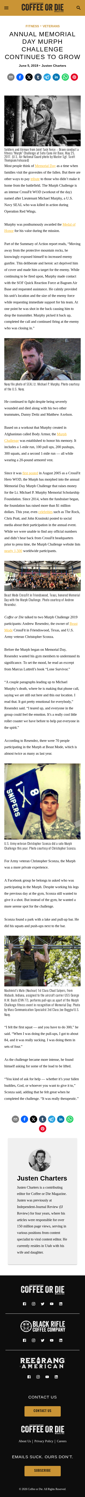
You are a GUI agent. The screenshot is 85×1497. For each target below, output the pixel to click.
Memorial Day (45, 166)
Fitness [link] (32, 26)
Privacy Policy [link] (43, 1441)
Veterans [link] (51, 26)
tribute (35, 179)
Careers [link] (61, 1441)
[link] (42, 8)
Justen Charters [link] (53, 65)
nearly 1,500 (13, 551)
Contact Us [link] (42, 1411)
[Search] (78, 8)
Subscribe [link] (42, 1471)
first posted (30, 473)
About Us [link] (25, 1441)
